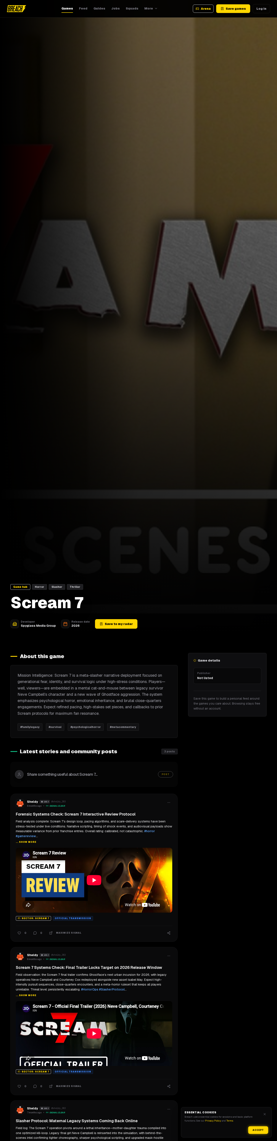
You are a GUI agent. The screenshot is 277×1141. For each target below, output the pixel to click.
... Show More (26, 842)
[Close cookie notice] (264, 1114)
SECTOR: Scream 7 (35, 918)
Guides (99, 8)
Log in (261, 9)
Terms (229, 1120)
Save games (236, 9)
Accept (258, 1130)
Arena (206, 9)
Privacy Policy (213, 1120)
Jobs (115, 8)
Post (165, 774)
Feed (83, 8)
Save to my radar (119, 624)
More (148, 8)
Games (67, 8)
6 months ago (34, 805)
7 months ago (34, 1112)
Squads (132, 8)
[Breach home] (16, 8)
